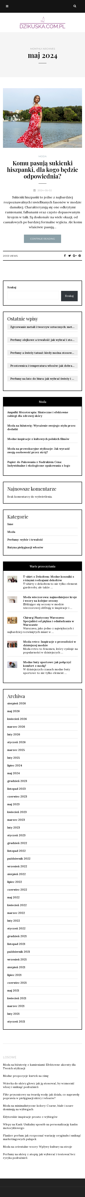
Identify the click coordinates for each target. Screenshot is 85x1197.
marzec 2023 (16, 820)
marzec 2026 (16, 726)
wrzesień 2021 (16, 959)
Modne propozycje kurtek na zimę (26, 1076)
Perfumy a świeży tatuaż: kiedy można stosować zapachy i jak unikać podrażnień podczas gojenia (44, 353)
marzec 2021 (15, 1006)
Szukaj (11, 287)
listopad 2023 (16, 789)
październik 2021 (18, 951)
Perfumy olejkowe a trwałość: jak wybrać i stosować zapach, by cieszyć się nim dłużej (44, 340)
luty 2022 (13, 920)
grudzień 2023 (17, 781)
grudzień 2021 (16, 936)
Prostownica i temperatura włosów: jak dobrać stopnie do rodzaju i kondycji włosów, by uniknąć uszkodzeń (44, 365)
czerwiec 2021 (16, 983)
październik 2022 (18, 858)
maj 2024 (13, 773)
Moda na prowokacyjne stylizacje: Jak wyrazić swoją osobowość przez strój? (38, 450)
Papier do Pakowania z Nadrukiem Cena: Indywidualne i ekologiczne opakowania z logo (38, 463)
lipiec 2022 (14, 882)
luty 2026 (13, 734)
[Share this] (64, 256)
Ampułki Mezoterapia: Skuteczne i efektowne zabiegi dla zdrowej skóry (37, 414)
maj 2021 (13, 990)
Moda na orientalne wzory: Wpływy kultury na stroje (37, 1146)
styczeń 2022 (16, 928)
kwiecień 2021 (16, 998)
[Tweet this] (69, 256)
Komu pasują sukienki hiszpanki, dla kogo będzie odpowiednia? (42, 169)
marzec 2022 (16, 913)
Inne (10, 524)
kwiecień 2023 (17, 812)
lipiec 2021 (14, 975)
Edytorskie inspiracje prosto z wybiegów (30, 1117)
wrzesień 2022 (17, 866)
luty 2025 (13, 757)
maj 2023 (13, 804)
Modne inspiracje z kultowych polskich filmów (38, 439)
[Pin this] (79, 256)
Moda (43, 156)
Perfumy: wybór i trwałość (25, 539)
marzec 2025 (16, 750)
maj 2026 (13, 711)
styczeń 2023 (16, 835)
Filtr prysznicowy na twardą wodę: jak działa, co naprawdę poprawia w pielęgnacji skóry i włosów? (41, 1096)
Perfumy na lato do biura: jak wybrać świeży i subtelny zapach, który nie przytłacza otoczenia (44, 378)
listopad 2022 (16, 851)
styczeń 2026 (16, 742)
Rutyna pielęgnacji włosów (25, 547)
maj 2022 (13, 897)
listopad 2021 (16, 944)
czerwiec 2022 (17, 889)
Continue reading (42, 238)
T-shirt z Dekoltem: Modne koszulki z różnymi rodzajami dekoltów (48, 578)
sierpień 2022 (16, 874)
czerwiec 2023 (17, 796)
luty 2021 (13, 1014)
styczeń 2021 (16, 1021)
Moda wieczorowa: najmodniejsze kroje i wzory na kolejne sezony (50, 598)
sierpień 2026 (16, 703)
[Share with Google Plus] (74, 256)
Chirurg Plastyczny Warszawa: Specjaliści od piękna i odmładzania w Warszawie (48, 621)
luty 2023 (13, 827)
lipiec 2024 (14, 765)
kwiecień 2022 (17, 905)
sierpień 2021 (16, 967)
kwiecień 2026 (17, 719)
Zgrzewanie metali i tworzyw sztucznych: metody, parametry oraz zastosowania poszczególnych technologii (44, 327)
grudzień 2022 (17, 843)
